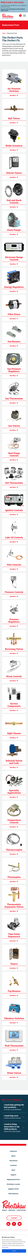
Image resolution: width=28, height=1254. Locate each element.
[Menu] (24, 15)
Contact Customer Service (12, 1116)
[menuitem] (20, 15)
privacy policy (5, 1247)
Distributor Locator (13, 1184)
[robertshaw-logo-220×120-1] (11, 16)
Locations (13, 1165)
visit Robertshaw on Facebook (14, 1224)
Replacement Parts (13, 1179)
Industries (13, 1151)
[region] (14, 1244)
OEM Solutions (13, 1194)
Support (13, 1175)
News (13, 1170)
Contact (14, 1218)
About (13, 1156)
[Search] (20, 15)
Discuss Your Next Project (12, 1128)
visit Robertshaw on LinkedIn (8, 1224)
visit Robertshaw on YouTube (20, 1224)
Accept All (14, 1251)
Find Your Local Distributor (14, 1107)
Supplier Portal (13, 1189)
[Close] (26, 1236)
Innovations (13, 1161)
